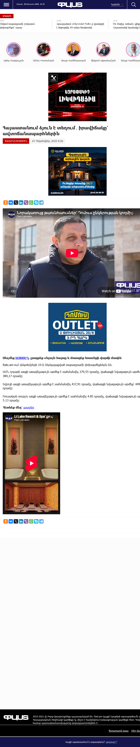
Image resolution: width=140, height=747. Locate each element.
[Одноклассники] (5, 202)
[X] (16, 202)
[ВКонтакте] (11, 202)
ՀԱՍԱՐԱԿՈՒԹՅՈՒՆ (16, 140)
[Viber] (26, 202)
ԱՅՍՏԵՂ (22, 358)
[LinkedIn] (21, 202)
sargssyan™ (111, 742)
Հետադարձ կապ (118, 730)
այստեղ (28, 407)
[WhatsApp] (31, 202)
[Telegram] (41, 202)
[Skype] (36, 202)
